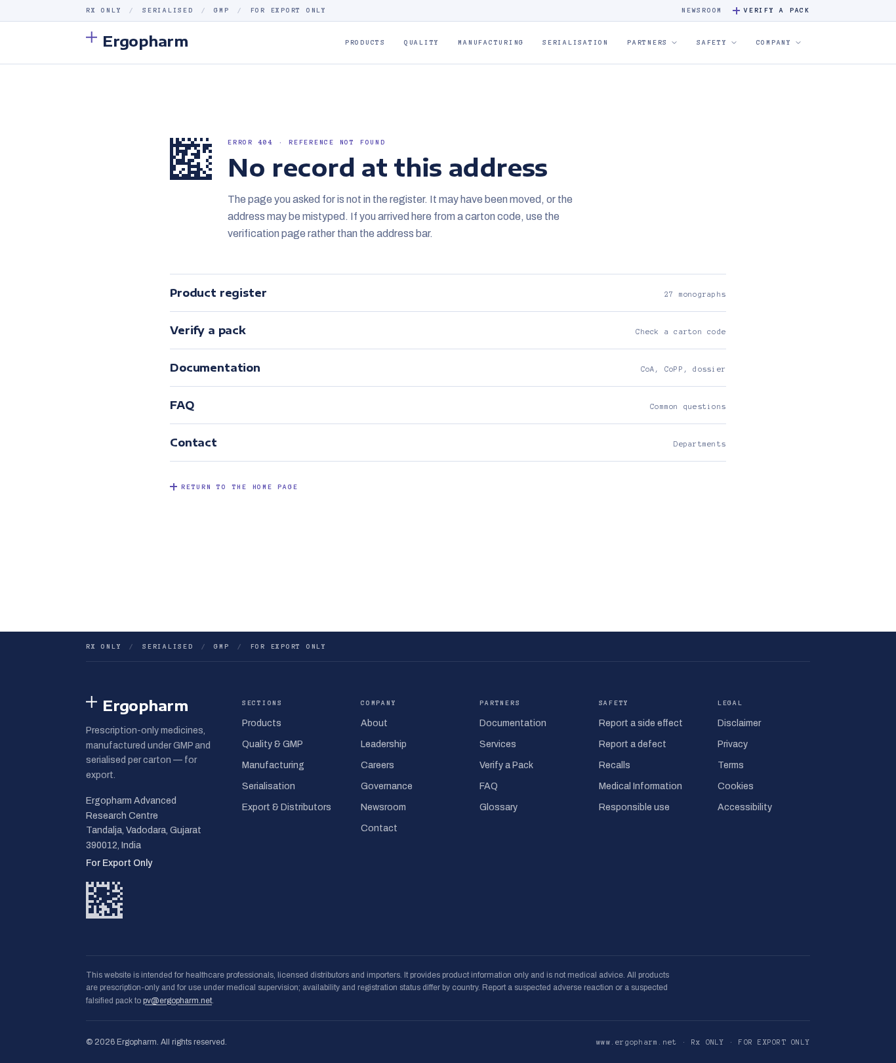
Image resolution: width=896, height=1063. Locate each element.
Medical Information (640, 786)
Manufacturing (491, 42)
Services (497, 744)
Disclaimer (739, 723)
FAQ (488, 786)
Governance (387, 786)
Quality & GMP (272, 744)
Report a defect (632, 744)
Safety (712, 42)
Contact (379, 828)
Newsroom (702, 10)
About (374, 723)
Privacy (733, 744)
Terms (731, 765)
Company (774, 42)
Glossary (498, 807)
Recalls (614, 765)
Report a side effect (641, 723)
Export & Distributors (286, 807)
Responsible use (634, 807)
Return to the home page (239, 486)
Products (365, 42)
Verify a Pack (777, 10)
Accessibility (745, 807)
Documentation (512, 723)
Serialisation (575, 42)
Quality (421, 42)
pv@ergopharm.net (177, 1000)
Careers (377, 765)
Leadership (384, 744)
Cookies (736, 786)
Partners (647, 42)
